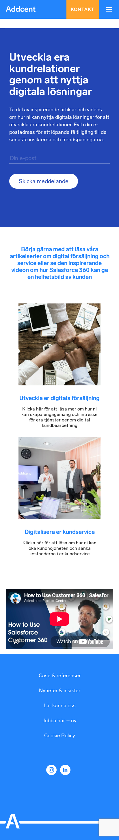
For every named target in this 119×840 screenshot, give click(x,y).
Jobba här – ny (59, 720)
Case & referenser (60, 675)
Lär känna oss (60, 705)
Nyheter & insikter (59, 690)
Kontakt (82, 9)
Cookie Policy (59, 735)
